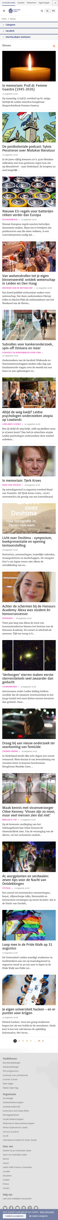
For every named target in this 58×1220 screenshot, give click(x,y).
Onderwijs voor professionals (15, 1075)
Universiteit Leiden (8, 3)
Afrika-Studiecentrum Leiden (15, 1127)
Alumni (6, 1159)
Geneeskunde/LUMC (11, 1106)
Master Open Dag (10, 1088)
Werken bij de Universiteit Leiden (17, 1150)
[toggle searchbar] (42, 11)
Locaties (6, 1171)
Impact (6, 1163)
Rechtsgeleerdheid (11, 1115)
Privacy (6, 1184)
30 (39, 1041)
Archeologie (8, 1098)
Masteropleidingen (11, 1067)
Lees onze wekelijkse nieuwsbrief (17, 1198)
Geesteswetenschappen (13, 1102)
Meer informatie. (47, 1212)
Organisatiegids (44, 3)
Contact (6, 1188)
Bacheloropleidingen (11, 1062)
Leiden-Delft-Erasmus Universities (17, 1167)
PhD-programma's (11, 1071)
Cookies (6, 1180)
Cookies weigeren (40, 1216)
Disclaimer (7, 1175)
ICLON (5, 1136)
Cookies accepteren (14, 1216)
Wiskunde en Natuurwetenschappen (18, 1123)
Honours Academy (11, 1131)
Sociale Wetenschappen (13, 1119)
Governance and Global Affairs (16, 1111)
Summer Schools (10, 1079)
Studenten (20, 3)
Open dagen (8, 1083)
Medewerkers (31, 3)
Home (4, 19)
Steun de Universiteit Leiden (15, 1154)
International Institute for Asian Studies (20, 1140)
